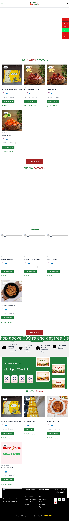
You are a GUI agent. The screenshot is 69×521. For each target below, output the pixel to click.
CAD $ (65, 33)
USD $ (65, 23)
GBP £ (64, 30)
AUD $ (65, 20)
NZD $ (65, 37)
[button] (7, 106)
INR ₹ (64, 26)
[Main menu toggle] (2, 4)
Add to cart (29, 429)
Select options (8, 101)
